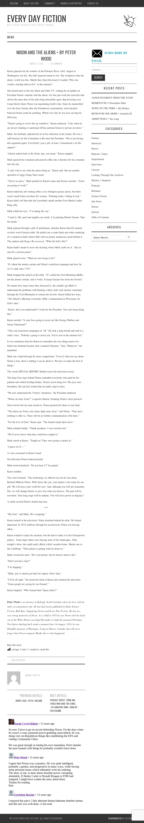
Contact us (93, 3)
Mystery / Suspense (101, 180)
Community (49, 3)
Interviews (96, 164)
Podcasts (95, 185)
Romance (96, 190)
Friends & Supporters (71, 3)
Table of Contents (100, 217)
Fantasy (95, 138)
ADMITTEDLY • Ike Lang (105, 118)
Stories (94, 206)
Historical (96, 143)
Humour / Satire (99, 153)
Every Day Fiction (36, 18)
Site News (96, 201)
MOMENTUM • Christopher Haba (108, 103)
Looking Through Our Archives (107, 175)
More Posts (33, 675)
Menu (10, 37)
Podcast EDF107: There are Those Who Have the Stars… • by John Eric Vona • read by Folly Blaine (63, 705)
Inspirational (97, 159)
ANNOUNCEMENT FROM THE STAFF (112, 97)
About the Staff (31, 3)
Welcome (14, 3)
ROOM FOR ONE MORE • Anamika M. (111, 113)
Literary (95, 169)
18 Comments (56, 63)
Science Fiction (99, 196)
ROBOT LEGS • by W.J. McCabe (29, 700)
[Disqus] (46, 762)
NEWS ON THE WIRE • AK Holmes (110, 108)
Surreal (95, 212)
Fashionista (115, 818)
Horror (94, 148)
